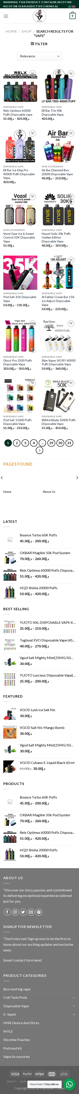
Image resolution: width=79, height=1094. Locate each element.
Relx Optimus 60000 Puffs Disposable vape (17, 112)
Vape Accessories (16, 1056)
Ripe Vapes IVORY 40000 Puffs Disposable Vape (58, 362)
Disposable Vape (16, 1006)
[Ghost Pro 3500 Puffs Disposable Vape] (20, 336)
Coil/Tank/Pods (15, 997)
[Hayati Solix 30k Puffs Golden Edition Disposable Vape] (59, 209)
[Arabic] (70, 6)
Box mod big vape (17, 989)
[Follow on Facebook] (7, 912)
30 (60, 443)
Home (11, 31)
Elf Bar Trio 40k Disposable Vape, (53, 112)
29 (51, 443)
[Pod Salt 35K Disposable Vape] (20, 273)
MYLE (8, 1031)
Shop (26, 31)
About (12, 1081)
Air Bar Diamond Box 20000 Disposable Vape (57, 172)
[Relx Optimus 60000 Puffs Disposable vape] (20, 86)
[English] (74, 6)
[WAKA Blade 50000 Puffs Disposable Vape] (59, 396)
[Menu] (6, 16)
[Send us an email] (31, 912)
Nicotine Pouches (16, 1039)
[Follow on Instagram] (15, 912)
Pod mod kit (12, 1048)
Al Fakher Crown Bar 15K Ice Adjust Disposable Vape (58, 300)
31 (69, 443)
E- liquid (9, 1014)
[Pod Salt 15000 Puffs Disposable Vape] (20, 396)
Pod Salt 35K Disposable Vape (19, 299)
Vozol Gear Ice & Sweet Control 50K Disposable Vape (19, 237)
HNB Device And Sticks (21, 1023)
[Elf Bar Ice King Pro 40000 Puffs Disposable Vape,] (20, 146)
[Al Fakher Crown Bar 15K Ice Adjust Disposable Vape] (59, 273)
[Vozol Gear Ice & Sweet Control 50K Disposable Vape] (20, 209)
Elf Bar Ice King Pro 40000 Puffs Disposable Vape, (19, 174)
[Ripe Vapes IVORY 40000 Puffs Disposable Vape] (59, 336)
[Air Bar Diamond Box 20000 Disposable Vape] (59, 146)
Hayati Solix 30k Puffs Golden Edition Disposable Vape (56, 237)
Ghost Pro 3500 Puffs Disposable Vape (17, 362)
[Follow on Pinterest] (39, 912)
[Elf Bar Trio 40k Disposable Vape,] (59, 86)
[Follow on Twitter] (23, 912)
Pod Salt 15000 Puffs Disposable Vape (17, 422)
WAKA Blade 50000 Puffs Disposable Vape (59, 422)
